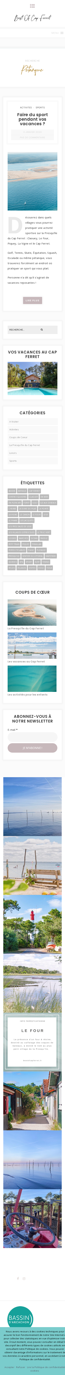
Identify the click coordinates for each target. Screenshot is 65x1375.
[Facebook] (18, 1278)
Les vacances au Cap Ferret (26, 661)
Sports (40, 107)
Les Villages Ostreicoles (21, 532)
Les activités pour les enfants (28, 694)
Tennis (45, 562)
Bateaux (22, 491)
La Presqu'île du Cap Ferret (24, 445)
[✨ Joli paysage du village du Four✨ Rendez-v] (32, 983)
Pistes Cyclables (17, 550)
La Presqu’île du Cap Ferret (26, 628)
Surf (37, 562)
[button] (55, 33)
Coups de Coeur (18, 437)
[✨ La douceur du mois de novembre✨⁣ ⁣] (32, 1159)
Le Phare (13, 520)
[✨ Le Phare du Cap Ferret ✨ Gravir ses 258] (32, 924)
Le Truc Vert (43, 532)
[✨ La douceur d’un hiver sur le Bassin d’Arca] (32, 806)
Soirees (13, 562)
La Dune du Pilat (27, 508)
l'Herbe (12, 508)
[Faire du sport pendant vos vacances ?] (33, 157)
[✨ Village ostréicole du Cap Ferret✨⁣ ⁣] (32, 1218)
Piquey (25, 544)
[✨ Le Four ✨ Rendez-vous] (32, 1042)
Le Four (37, 514)
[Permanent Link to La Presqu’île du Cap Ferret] (32, 612)
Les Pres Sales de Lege (20, 526)
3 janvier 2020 (32, 132)
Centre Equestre (18, 497)
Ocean (34, 538)
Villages (22, 568)
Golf (34, 503)
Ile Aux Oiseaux (48, 503)
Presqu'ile (14, 556)
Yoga (49, 568)
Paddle (44, 538)
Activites (26, 107)
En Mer (44, 497)
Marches (23, 538)
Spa (21, 562)
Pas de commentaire (32, 137)
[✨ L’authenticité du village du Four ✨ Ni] (32, 865)
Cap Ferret (34, 491)
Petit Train (14, 544)
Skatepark (51, 556)
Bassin (12, 491)
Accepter (9, 1367)
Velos (12, 568)
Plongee (41, 550)
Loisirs (13, 453)
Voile (41, 568)
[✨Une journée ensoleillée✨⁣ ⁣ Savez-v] (32, 1100)
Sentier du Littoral (32, 556)
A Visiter (14, 421)
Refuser (20, 1367)
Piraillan (36, 544)
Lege (46, 514)
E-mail (13, 729)
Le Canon (25, 514)
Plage (31, 550)
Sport (29, 562)
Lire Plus (33, 300)
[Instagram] (24, 1278)
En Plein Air (15, 503)
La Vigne (13, 514)
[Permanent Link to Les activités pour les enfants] (32, 678)
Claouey (33, 497)
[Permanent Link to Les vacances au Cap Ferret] (32, 645)
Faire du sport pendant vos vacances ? (32, 119)
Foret (27, 503)
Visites (32, 568)
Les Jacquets (26, 520)
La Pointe (44, 508)
